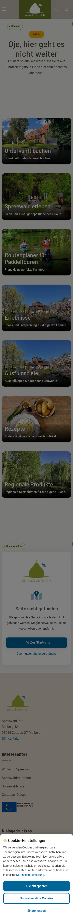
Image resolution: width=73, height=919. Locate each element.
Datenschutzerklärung (30, 874)
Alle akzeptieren (36, 886)
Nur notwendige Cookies (36, 898)
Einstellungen (36, 911)
